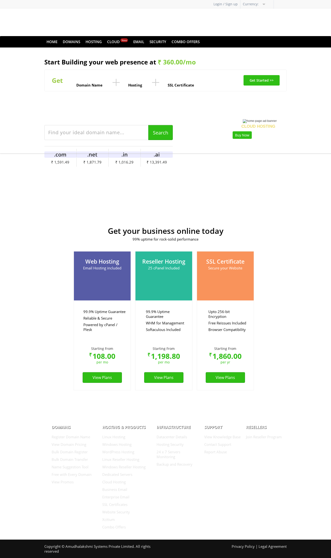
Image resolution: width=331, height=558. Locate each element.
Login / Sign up (225, 4)
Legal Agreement (273, 546)
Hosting (94, 41)
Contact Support (217, 444)
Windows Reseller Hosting (124, 466)
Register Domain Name (71, 436)
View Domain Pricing (69, 444)
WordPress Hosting (118, 451)
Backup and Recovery (174, 464)
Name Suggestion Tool (70, 466)
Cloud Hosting (114, 481)
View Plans (102, 377)
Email (138, 41)
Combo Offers (186, 41)
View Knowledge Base (222, 436)
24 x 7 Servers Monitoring (168, 454)
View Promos (63, 481)
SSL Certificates (114, 504)
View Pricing (162, 174)
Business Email (114, 489)
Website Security (116, 512)
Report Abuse (215, 451)
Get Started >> (262, 80)
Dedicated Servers (117, 474)
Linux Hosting (113, 436)
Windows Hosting (117, 444)
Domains (71, 41)
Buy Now (242, 135)
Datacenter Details (172, 436)
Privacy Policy (243, 546)
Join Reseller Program (264, 436)
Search (160, 132)
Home (52, 41)
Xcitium (108, 519)
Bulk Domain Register (70, 451)
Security (158, 41)
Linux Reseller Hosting (120, 459)
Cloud (117, 41)
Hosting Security (170, 444)
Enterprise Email (115, 497)
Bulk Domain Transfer (70, 459)
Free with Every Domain (72, 474)
